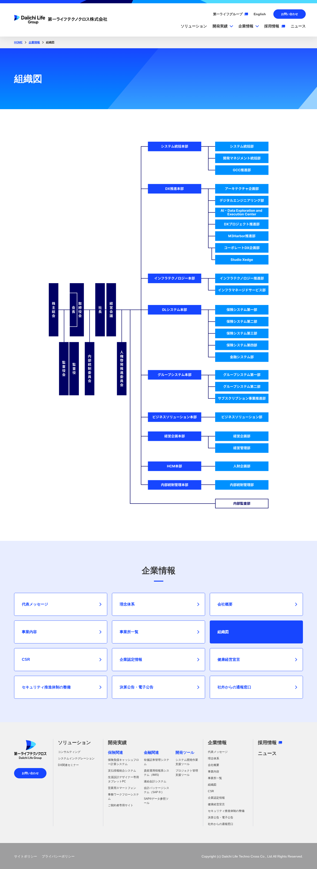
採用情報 (267, 742)
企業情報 (34, 42)
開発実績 (117, 742)
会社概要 (225, 604)
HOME (18, 42)
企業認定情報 (131, 659)
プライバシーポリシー (58, 856)
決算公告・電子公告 (136, 687)
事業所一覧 (129, 632)
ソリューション (74, 742)
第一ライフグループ (228, 14)
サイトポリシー (25, 856)
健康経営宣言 (229, 659)
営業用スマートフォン (122, 788)
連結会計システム (155, 781)
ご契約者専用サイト (120, 805)
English (260, 14)
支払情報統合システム (122, 770)
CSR (26, 659)
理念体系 (127, 604)
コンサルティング (69, 752)
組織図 (212, 784)
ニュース (267, 753)
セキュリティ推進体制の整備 (46, 687)
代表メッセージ (35, 604)
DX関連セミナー (68, 765)
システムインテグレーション (76, 758)
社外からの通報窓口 (234, 687)
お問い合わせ (289, 14)
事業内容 (29, 632)
